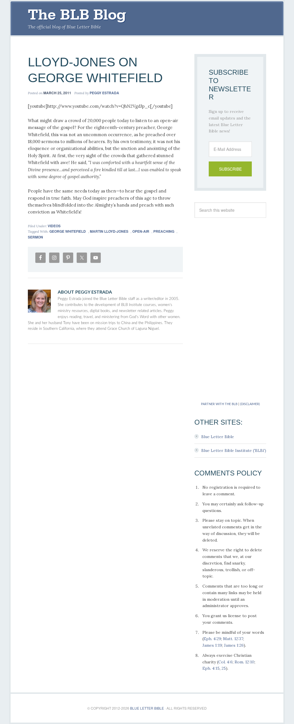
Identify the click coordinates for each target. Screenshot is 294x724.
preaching (163, 231)
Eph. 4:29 (212, 638)
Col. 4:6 (225, 662)
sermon (35, 237)
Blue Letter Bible (217, 436)
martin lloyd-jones (109, 231)
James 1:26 (234, 645)
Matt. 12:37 (233, 638)
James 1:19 (212, 645)
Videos (54, 225)
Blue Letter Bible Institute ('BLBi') (233, 450)
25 (224, 668)
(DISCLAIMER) (250, 404)
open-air (140, 231)
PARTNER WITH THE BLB (219, 404)
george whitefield (67, 231)
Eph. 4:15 (211, 668)
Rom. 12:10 (244, 662)
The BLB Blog (77, 14)
